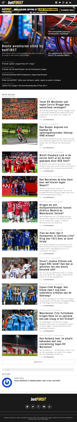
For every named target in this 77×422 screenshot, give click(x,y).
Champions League (46, 176)
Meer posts (38, 362)
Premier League (45, 310)
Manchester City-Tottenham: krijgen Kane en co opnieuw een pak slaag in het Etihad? (57, 316)
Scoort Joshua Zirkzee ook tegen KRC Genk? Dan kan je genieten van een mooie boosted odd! (56, 265)
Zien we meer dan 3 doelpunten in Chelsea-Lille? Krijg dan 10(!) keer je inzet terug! (57, 237)
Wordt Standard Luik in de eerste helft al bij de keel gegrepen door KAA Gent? (55, 158)
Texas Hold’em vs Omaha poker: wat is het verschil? (37, 381)
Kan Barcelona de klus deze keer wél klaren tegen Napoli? (56, 182)
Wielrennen (44, 124)
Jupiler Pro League (46, 152)
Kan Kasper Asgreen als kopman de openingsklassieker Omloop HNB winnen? (56, 131)
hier (32, 419)
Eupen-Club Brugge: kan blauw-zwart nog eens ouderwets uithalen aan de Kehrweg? (56, 291)
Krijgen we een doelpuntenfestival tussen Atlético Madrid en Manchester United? (55, 209)
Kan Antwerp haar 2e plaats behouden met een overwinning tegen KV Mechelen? (56, 342)
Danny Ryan (19, 378)
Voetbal (42, 99)
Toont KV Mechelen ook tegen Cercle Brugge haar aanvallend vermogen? (55, 104)
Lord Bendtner (48, 119)
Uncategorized (45, 258)
